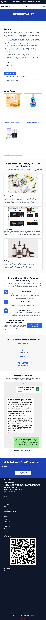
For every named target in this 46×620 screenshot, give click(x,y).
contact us (12, 80)
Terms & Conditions (24, 615)
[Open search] (44, 6)
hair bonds (21, 49)
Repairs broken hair (11, 52)
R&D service (7, 499)
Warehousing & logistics (10, 511)
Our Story (6, 531)
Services (7, 497)
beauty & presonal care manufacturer (20, 283)
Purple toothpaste (13, 154)
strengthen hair (17, 40)
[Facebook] (21, 618)
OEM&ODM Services (9, 502)
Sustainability (7, 524)
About (5, 519)
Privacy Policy (14, 615)
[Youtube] (24, 618)
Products (19, 17)
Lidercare (32, 615)
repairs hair (13, 45)
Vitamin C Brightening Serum (12, 122)
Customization (8, 65)
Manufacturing (7, 509)
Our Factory (7, 521)
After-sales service (8, 506)
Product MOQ (8, 62)
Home (15, 17)
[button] (27, 6)
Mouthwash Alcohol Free (33, 122)
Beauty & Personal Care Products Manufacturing (23, 279)
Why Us (7, 516)
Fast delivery (8, 69)
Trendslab (6, 528)
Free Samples (7, 504)
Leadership (7, 526)
